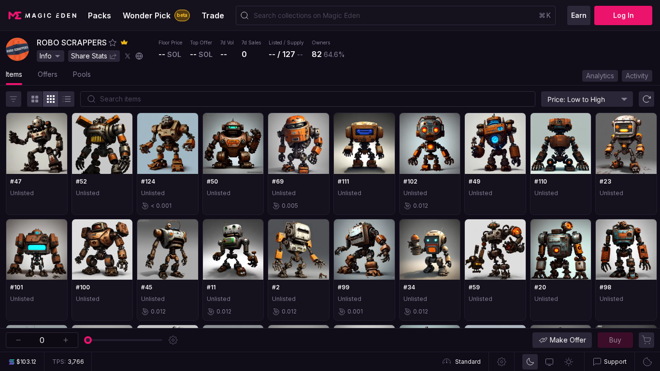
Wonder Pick (155, 15)
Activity (637, 75)
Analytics (600, 75)
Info (46, 56)
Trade (212, 15)
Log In (623, 15)
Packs (99, 15)
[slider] (88, 340)
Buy (615, 340)
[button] (112, 42)
